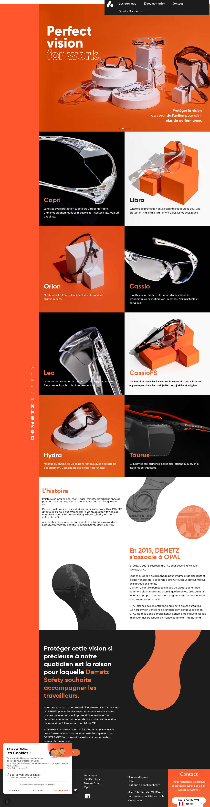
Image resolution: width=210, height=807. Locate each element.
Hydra (53, 455)
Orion (52, 286)
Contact (177, 3)
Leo (49, 373)
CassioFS (143, 373)
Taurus (139, 455)
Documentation (154, 3)
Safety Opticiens (130, 11)
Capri (52, 200)
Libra (137, 200)
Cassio (139, 286)
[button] (119, 128)
